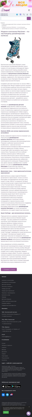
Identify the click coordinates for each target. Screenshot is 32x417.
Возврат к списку (9, 269)
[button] (29, 15)
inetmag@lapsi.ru (6, 336)
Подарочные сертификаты (9, 305)
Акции (3, 343)
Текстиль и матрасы (7, 286)
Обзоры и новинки (7, 345)
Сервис (4, 353)
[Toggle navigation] (29, 10)
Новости (4, 347)
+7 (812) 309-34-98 (6, 331)
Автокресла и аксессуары (9, 282)
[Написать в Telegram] (17, 15)
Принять (6, 412)
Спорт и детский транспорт (9, 301)
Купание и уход (6, 295)
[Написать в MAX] (20, 15)
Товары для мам (6, 288)
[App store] (6, 386)
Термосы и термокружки (8, 292)
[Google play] (16, 386)
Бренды (4, 349)
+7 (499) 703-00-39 (6, 316)
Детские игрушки (6, 299)
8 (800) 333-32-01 (4, 14)
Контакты (4, 360)
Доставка (4, 351)
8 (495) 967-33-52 (4, 15)
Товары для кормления (8, 290)
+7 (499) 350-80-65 (6, 323)
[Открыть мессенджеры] (28, 413)
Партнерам (5, 355)
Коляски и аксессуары (8, 280)
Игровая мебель (6, 303)
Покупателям (5, 358)
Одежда (4, 297)
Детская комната (6, 284)
